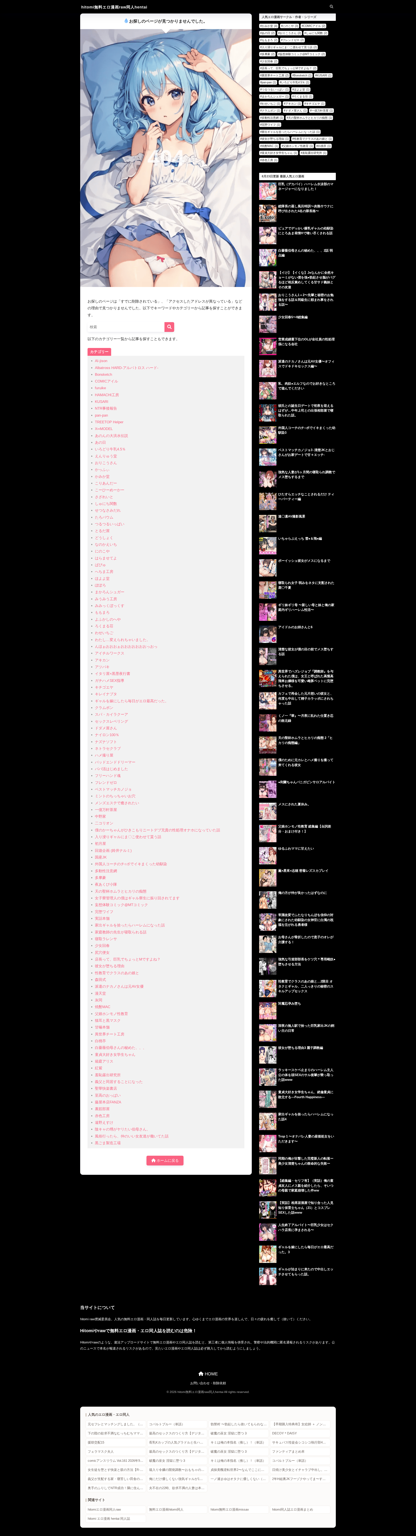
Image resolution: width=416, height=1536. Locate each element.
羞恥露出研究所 (108, 1075)
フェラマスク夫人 (101, 1451)
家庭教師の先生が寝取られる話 (120, 932)
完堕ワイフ (104, 912)
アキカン (102, 660)
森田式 (100, 980)
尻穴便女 (102, 953)
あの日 (100, 442)
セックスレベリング (111, 721)
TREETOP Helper (109, 422)
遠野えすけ (104, 1123)
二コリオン (104, 823)
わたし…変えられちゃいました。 (122, 640)
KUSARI (101, 402)
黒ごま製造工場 (108, 1143)
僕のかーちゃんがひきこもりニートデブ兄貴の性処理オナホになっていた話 (157, 830)
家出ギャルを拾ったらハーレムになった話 (130, 925)
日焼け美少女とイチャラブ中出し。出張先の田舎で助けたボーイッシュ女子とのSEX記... (301, 1470)
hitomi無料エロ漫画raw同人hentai (114, 7)
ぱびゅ (100, 565)
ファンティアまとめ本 (288, 1451)
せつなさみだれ (108, 510)
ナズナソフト (106, 742)
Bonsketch (103, 374)
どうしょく (104, 538)
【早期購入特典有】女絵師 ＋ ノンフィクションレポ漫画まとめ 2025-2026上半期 (301, 1424)
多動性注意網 (106, 871)
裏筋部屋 (102, 1109)
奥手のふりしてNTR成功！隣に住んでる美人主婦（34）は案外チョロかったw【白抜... (117, 1488)
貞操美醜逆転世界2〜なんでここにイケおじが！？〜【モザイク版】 (240, 1470)
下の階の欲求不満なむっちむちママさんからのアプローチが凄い (117, 1433)
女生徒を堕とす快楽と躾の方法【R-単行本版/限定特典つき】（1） (117, 1470)
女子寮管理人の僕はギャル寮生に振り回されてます (137, 898)
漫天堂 (100, 993)
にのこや (102, 551)
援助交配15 (96, 1442)
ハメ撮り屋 (104, 755)
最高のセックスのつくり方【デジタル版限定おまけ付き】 (178, 1433)
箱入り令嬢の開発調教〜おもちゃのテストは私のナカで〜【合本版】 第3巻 (178, 1470)
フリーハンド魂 (108, 776)
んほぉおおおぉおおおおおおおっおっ (126, 646)
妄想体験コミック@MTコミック (121, 905)
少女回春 (102, 946)
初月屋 (100, 844)
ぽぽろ (100, 585)
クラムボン (104, 708)
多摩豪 (100, 878)
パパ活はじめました (111, 769)
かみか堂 (102, 477)
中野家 (100, 816)
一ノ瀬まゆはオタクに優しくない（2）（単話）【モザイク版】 (240, 1479)
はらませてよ (106, 558)
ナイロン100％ (107, 735)
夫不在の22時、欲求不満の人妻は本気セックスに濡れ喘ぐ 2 (178, 1488)
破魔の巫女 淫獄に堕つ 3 (229, 1433)
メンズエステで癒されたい (117, 803)
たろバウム (104, 517)
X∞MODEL (104, 429)
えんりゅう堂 (106, 456)
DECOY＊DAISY (284, 1433)
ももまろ (102, 612)
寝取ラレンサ (106, 939)
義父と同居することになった (119, 1082)
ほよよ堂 (102, 579)
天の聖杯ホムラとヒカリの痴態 (120, 891)
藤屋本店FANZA (108, 1102)
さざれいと (104, 497)
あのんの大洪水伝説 (111, 436)
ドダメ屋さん (106, 728)
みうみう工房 (106, 599)
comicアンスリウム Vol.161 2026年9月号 (117, 1460)
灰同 (98, 1000)
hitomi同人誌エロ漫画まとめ (292, 1509)
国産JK (101, 857)
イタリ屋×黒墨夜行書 (112, 674)
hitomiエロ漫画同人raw (104, 1509)
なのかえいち (106, 544)
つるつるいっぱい (109, 524)
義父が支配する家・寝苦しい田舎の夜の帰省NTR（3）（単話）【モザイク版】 (117, 1479)
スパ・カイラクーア (111, 714)
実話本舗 (102, 918)
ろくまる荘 (104, 626)
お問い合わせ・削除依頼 (208, 1383)
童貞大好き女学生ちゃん (115, 1055)
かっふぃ (102, 470)
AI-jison (101, 361)
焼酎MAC (102, 1007)
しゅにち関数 (106, 504)
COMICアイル (106, 381)
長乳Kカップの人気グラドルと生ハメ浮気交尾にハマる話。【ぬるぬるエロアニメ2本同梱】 (178, 1442)
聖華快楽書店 (106, 1088)
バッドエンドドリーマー (115, 762)
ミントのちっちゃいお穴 (115, 796)
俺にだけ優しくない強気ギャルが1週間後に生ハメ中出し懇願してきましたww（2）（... (178, 1479)
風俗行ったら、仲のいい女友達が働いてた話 (132, 1136)
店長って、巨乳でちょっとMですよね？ (128, 959)
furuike (100, 388)
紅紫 (98, 1068)
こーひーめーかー (109, 490)
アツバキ (102, 667)
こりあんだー (106, 483)
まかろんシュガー (109, 592)
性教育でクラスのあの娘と (117, 973)
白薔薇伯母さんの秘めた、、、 (120, 1048)
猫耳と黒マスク (108, 1021)
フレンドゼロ (106, 783)
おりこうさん (106, 463)
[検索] (169, 327)
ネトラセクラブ (108, 749)
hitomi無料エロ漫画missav (230, 1509)
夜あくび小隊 (106, 884)
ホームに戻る (167, 1161)
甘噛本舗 (102, 1027)
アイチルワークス (109, 653)
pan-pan (101, 415)
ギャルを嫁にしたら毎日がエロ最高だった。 (132, 701)
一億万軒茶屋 (106, 810)
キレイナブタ (106, 694)
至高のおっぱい (108, 1095)
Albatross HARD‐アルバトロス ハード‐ (126, 368)
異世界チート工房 (109, 1034)
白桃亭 (100, 1041)
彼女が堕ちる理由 (109, 966)
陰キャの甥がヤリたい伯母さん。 (122, 1129)
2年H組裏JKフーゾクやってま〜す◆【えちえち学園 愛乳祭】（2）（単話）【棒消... (301, 1479)
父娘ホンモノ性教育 (111, 1014)
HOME (210, 1373)
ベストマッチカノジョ (113, 789)
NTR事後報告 (106, 408)
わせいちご (104, 633)
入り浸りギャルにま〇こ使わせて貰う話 (128, 837)
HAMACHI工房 (107, 395)
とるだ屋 (102, 531)
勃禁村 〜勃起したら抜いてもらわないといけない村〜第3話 (240, 1424)
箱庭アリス (104, 1061)
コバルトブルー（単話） (167, 1424)
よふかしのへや (108, 619)
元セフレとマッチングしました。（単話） (117, 1424)
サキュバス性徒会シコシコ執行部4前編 (300, 1442)
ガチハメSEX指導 (109, 681)
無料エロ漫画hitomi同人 (166, 1509)
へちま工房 (104, 572)
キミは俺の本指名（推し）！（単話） (238, 1442)
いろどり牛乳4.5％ (110, 449)
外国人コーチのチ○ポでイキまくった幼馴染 (131, 864)
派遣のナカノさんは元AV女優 (119, 986)
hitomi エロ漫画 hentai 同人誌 (109, 1518)
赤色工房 (102, 1116)
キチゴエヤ (104, 687)
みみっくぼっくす (109, 606)
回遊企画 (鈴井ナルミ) (113, 851)
